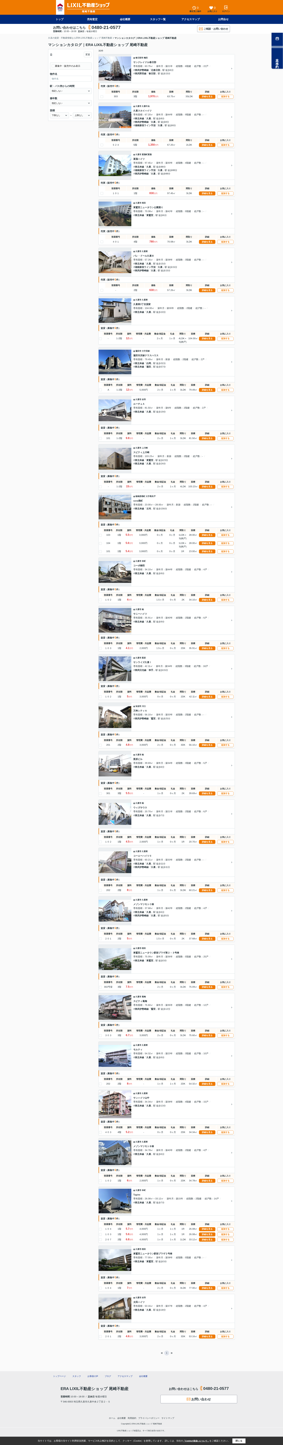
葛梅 (144, 997)
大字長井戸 (151, 496)
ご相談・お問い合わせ (216, 28)
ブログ (108, 1376)
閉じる (239, 1440)
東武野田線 (140, 73)
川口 (144, 706)
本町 (144, 561)
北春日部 (155, 70)
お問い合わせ (201, 1399)
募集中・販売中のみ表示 (67, 66)
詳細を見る (207, 96)
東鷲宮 (149, 215)
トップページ (59, 1376)
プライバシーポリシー (149, 1418)
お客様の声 (92, 1376)
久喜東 (145, 251)
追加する (225, 96)
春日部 (152, 73)
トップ (60, 19)
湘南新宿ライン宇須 (145, 125)
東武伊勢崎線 (142, 70)
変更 (87, 54)
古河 (148, 508)
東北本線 (139, 118)
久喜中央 (146, 106)
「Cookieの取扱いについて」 (196, 1441)
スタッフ (76, 1376)
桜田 (144, 203)
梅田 (146, 58)
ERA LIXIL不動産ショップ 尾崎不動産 (95, 1388)
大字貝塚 (146, 351)
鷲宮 (153, 718)
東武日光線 (140, 670)
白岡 (148, 363)
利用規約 (132, 1418)
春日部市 (139, 58)
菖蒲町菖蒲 (147, 154)
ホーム (112, 1418)
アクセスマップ (190, 19)
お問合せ (223, 19)
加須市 (138, 706)
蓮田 (148, 366)
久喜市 (138, 106)
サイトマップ (167, 1418)
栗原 (144, 658)
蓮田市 (138, 351)
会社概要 (125, 19)
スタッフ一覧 (158, 19)
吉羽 (144, 399)
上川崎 (145, 448)
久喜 (148, 118)
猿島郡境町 (140, 496)
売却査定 (92, 19)
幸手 (151, 670)
